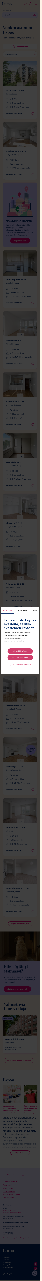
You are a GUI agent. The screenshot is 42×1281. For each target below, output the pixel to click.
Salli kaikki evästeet (20, 651)
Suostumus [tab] (7, 610)
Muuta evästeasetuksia (21, 664)
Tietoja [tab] (34, 610)
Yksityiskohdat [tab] (22, 610)
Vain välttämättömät (20, 657)
